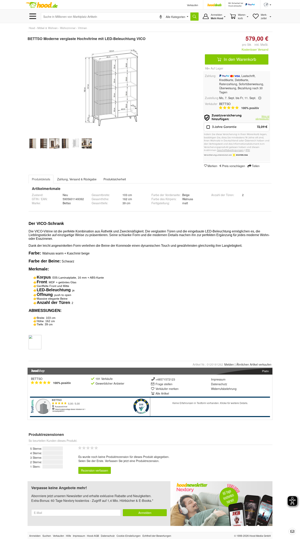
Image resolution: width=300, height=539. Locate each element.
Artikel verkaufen (253, 364)
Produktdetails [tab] (41, 179)
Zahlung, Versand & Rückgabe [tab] (77, 179)
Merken (212, 165)
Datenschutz (219, 384)
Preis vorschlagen (233, 165)
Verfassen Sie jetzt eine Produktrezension (132, 461)
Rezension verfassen (94, 470)
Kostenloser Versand (255, 49)
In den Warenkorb (239, 59)
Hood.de (42, 5)
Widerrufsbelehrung (224, 389)
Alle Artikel (162, 393)
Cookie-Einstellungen (129, 535)
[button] (267, 4)
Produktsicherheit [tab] (114, 179)
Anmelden (144, 513)
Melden (229, 364)
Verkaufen (192, 5)
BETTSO (36, 379)
